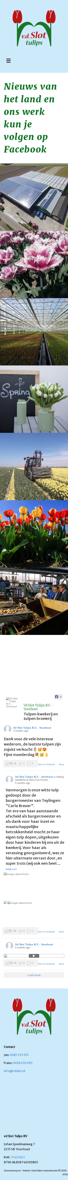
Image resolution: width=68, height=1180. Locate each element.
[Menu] (8, 60)
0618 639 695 (22, 1063)
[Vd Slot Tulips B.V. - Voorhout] (13, 702)
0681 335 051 (19, 1055)
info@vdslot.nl (14, 1071)
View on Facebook (47, 764)
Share (61, 764)
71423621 (18, 1157)
